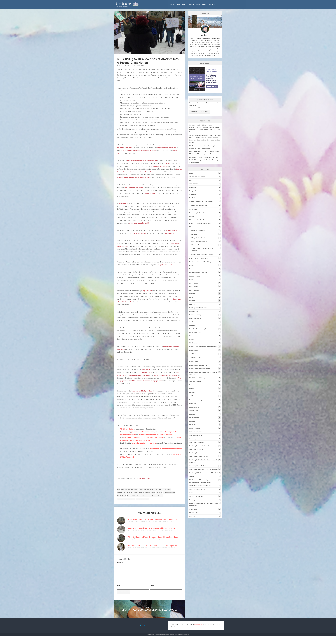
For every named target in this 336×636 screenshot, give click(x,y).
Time (191, 493)
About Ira (180, 4)
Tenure (191, 476)
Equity (194, 234)
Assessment (193, 184)
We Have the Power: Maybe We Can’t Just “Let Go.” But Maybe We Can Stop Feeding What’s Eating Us (203, 160)
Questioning (193, 410)
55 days (168, 163)
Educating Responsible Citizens (200, 223)
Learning (192, 325)
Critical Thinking (198, 231)
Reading (192, 414)
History (192, 297)
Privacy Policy (198, 624)
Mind (194, 354)
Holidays (192, 300)
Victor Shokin (150, 193)
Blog (198, 4)
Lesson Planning (195, 332)
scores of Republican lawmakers (165, 375)
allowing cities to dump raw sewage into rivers (156, 434)
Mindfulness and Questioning (199, 368)
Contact (212, 4)
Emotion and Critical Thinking (200, 262)
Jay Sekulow (147, 291)
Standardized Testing (199, 241)
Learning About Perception (198, 329)
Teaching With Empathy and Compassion (203, 469)
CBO (118, 489)
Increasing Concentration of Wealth (144, 492)
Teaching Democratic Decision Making (202, 446)
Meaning (192, 339)
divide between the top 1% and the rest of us (166, 449)
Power (194, 396)
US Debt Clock (147, 372)
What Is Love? (194, 509)
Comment (120, 562)
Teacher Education (195, 435)
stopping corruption (160, 166)
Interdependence (195, 318)
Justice (191, 322)
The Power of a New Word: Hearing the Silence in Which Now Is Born (202, 147)
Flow (191, 279)
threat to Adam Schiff (139, 233)
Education (192, 227)
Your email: (192, 105)
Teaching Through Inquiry (198, 456)
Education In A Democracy (198, 258)
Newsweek (146, 369)
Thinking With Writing (197, 489)
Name (118, 585)
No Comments (138, 66)
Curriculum (193, 209)
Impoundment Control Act (166, 148)
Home (172, 4)
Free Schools (193, 283)
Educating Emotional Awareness (200, 220)
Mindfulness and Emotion (198, 365)
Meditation (193, 343)
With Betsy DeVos (127, 429)
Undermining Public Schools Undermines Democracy (203, 504)
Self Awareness (194, 428)
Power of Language (196, 400)
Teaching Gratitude (196, 449)
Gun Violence (194, 290)
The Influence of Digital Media (200, 486)
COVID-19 (192, 194)
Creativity (192, 198)
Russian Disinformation (143, 495)
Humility (192, 304)
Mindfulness (193, 350)
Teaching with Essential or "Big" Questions (203, 249)
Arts (190, 180)
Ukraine (160, 495)
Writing (192, 516)
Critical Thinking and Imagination (201, 201)
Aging (191, 173)
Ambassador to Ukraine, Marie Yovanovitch (133, 177)
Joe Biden (159, 492)
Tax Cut (154, 495)
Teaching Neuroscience (197, 453)
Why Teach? (193, 513)
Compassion (193, 187)
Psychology (193, 403)
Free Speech (193, 286)
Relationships (194, 417)
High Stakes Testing (199, 238)
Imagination (193, 311)
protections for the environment (142, 432)
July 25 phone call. (165, 265)
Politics (127, 66)
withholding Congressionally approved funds (139, 150)
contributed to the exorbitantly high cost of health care (143, 437)
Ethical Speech (194, 276)
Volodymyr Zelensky (142, 499)
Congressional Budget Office (141, 391)
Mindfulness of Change (197, 378)
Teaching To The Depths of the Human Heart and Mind (204, 461)
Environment (193, 269)
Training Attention (196, 496)
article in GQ (123, 203)
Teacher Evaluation (199, 245)
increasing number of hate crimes (144, 443)
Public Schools (194, 407)
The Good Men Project (143, 478)
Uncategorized (194, 500)
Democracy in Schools (197, 213)
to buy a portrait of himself (139, 223)
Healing (192, 293)
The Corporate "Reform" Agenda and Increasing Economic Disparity (201, 481)
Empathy (192, 265)
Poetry (191, 388)
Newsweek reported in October (144, 172)
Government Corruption (146, 489)
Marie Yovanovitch (169, 492)
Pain (190, 385)
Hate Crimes (158, 489)
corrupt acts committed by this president (142, 161)
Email (152, 585)
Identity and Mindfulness (198, 308)
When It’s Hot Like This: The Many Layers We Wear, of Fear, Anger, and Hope (204, 153)
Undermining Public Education (126, 499)
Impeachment (169, 233)
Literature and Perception (198, 336)
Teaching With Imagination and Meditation (204, 473)
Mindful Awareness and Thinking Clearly (203, 346)
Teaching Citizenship (196, 442)
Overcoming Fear (195, 381)
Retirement (193, 424)
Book (191, 4)
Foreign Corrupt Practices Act (129, 489)
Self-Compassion (195, 432)
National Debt (131, 495)
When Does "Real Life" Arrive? (202, 254)
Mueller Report (121, 495)
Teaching (192, 439)
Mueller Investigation (173, 230)
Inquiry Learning (195, 315)
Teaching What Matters (197, 466)
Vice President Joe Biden (134, 188)
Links (204, 4)
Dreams (191, 216)
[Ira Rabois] (128, 4)
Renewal (192, 421)
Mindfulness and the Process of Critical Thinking (203, 373)
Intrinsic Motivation (199, 205)
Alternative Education (197, 177)
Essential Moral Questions (198, 272)
